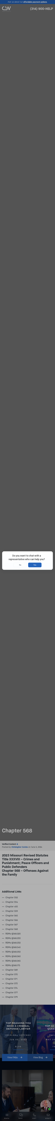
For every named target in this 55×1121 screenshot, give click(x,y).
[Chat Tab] (27, 560)
